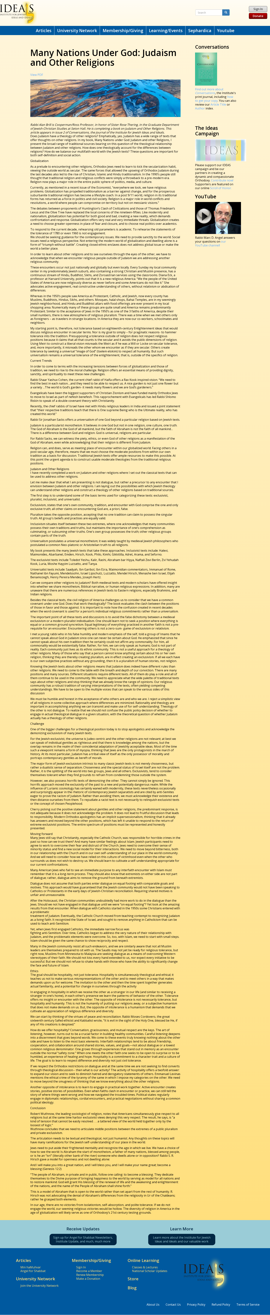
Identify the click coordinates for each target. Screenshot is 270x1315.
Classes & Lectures (145, 1267)
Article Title (218, 104)
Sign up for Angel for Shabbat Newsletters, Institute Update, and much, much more (83, 1239)
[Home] (88, 12)
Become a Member (89, 1271)
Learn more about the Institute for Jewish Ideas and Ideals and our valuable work (181, 1239)
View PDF (36, 75)
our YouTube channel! (210, 243)
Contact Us (173, 1305)
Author (200, 108)
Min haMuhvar (30, 1267)
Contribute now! (222, 180)
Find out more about (209, 91)
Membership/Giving (123, 30)
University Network (77, 30)
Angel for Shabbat (33, 1271)
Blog (132, 1288)
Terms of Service (248, 1305)
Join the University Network (39, 1286)
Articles (43, 30)
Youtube (225, 30)
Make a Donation (88, 1279)
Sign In (258, 9)
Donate (258, 16)
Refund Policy (221, 1305)
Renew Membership (90, 1275)
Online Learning (143, 1260)
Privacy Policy (196, 1305)
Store (133, 1279)
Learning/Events (166, 30)
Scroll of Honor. (221, 188)
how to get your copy (214, 99)
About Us (153, 1305)
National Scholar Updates (149, 1271)
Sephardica (199, 30)
